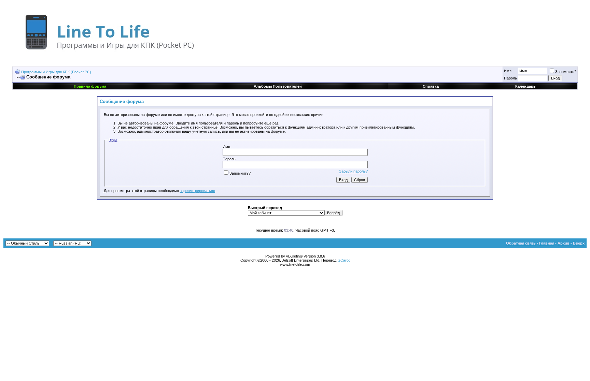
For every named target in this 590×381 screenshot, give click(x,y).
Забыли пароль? (353, 171)
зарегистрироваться (197, 191)
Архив (564, 243)
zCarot (344, 260)
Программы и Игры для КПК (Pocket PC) (56, 72)
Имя (507, 71)
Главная (546, 243)
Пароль (510, 78)
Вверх (579, 243)
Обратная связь (521, 243)
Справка (431, 86)
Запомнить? (565, 72)
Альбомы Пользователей (278, 86)
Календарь (525, 86)
